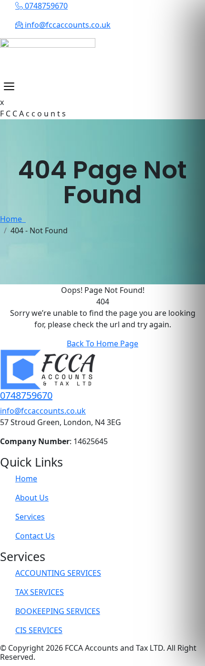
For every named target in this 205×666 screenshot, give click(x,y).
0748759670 (26, 395)
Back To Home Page (102, 343)
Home (13, 219)
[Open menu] (9, 86)
